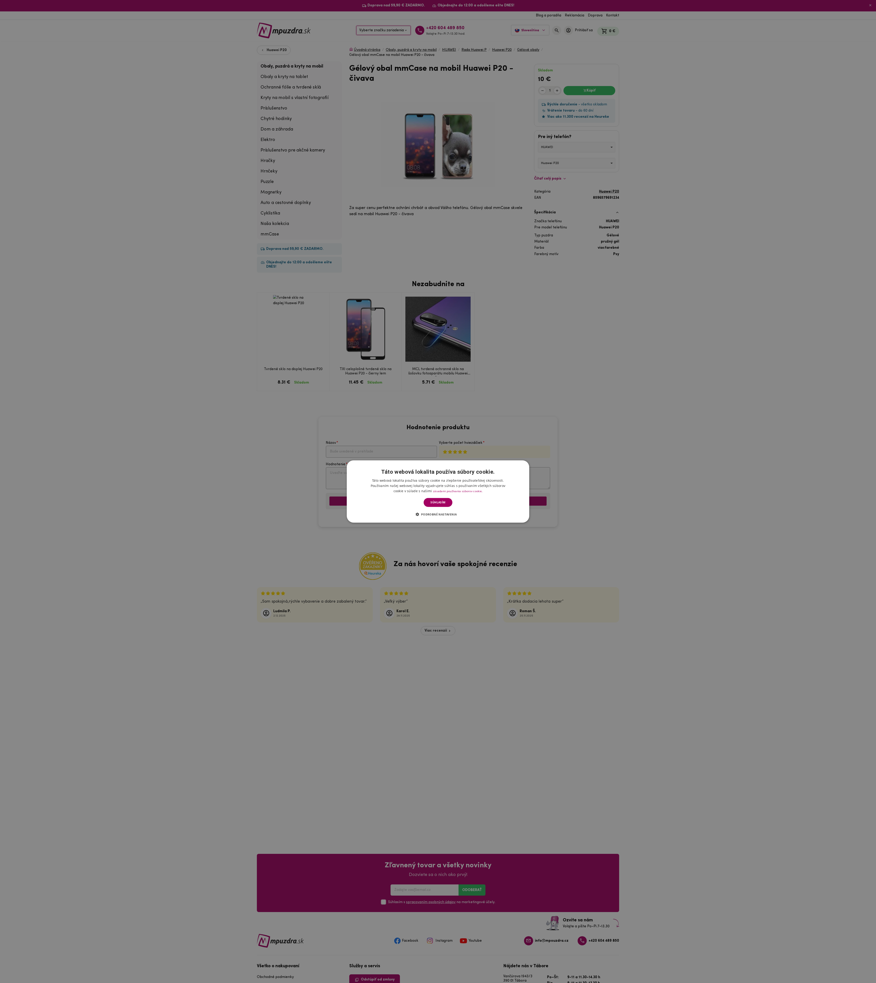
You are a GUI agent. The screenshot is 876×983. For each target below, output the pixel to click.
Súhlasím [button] (437, 502)
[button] (438, 514)
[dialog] (438, 491)
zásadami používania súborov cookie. (458, 491)
